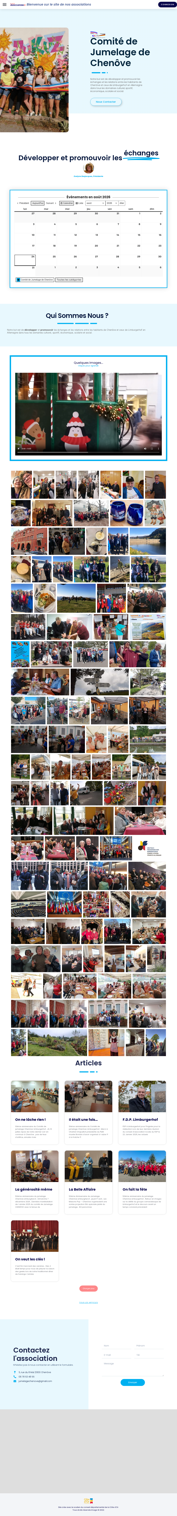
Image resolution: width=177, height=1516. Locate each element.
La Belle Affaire (82, 1189)
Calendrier (66, 204)
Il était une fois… (83, 1119)
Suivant (50, 203)
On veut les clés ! (30, 1259)
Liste (79, 204)
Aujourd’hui (37, 203)
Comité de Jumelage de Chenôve (37, 279)
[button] (4, 4)
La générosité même (33, 1189)
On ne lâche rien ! (30, 1119)
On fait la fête (135, 1189)
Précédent (24, 203)
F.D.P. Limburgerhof (140, 1119)
